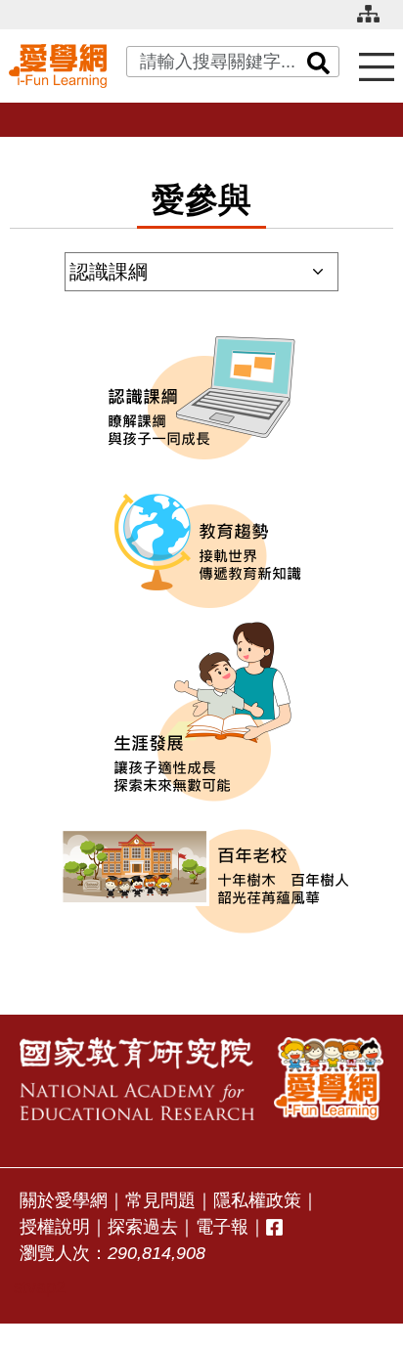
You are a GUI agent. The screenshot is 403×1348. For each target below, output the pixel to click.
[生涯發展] (201, 712)
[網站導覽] (375, 22)
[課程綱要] (201, 399)
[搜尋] (319, 61)
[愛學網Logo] (328, 1078)
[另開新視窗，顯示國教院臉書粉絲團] (274, 1227)
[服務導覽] (376, 66)
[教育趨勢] (201, 546)
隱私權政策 (257, 1200)
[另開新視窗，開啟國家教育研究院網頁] (137, 1078)
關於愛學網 (64, 1200)
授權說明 (55, 1227)
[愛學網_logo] (58, 65)
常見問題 (160, 1200)
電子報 (222, 1227)
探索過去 (143, 1227)
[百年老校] (201, 877)
